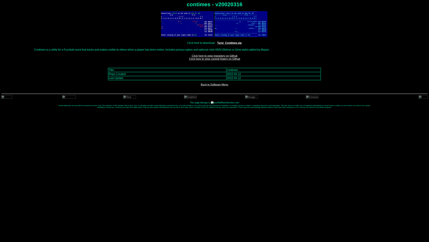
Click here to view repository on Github (214, 55)
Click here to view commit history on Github (214, 58)
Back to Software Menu (214, 84)
